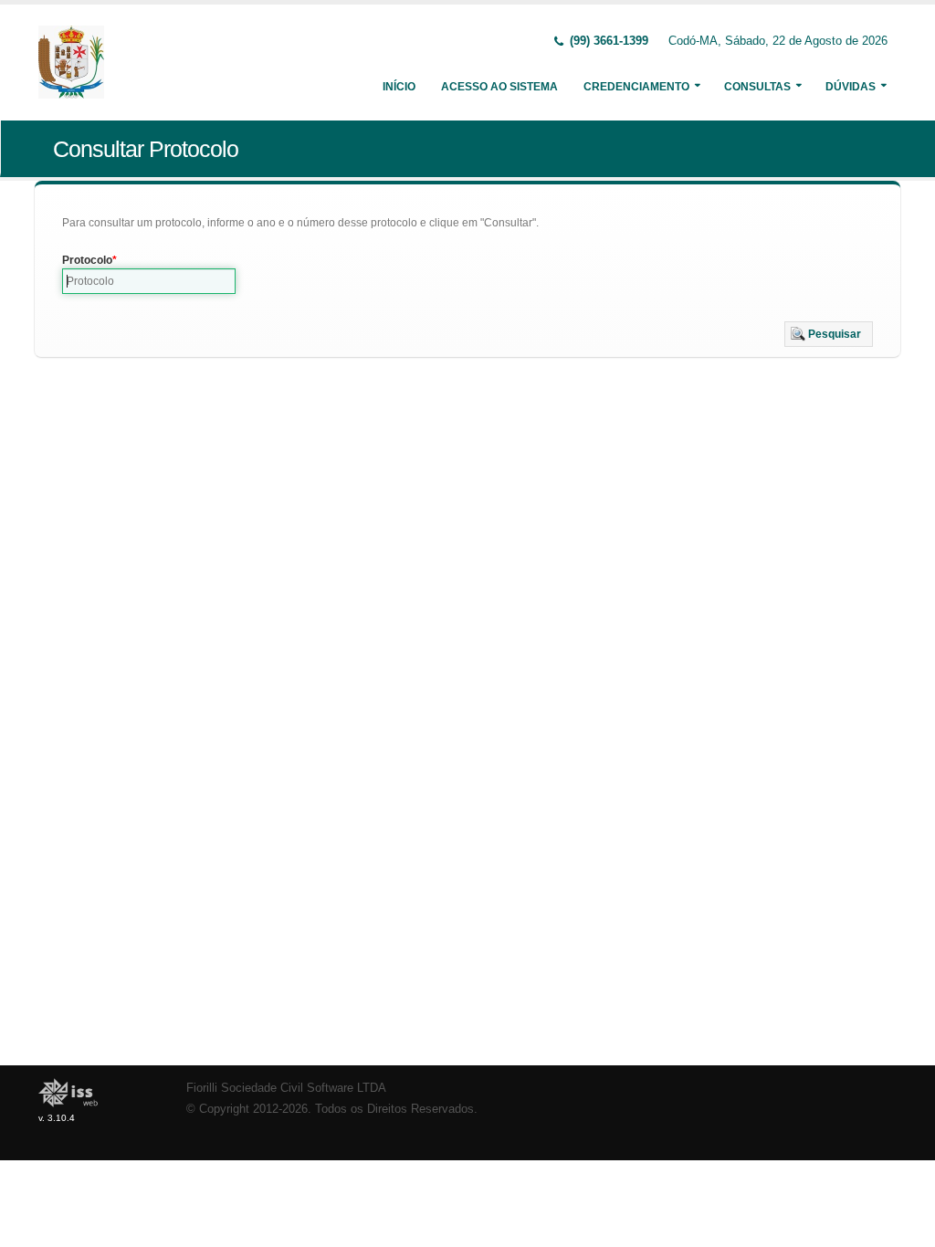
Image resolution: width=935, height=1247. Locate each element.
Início (399, 86)
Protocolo (87, 260)
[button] (828, 334)
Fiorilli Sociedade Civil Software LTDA (286, 1088)
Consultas (757, 86)
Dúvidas (850, 86)
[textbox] (149, 281)
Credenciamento (636, 86)
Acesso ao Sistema (499, 86)
